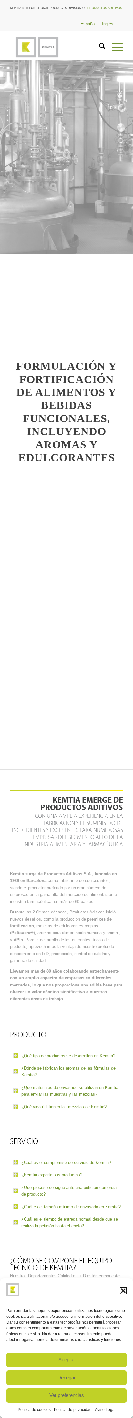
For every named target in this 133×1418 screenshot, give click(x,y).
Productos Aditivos (104, 8)
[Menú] (114, 47)
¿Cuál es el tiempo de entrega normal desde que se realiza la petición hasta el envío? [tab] (69, 1222)
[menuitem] (99, 47)
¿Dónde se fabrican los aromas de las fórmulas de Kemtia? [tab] (68, 1071)
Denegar (66, 1377)
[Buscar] (99, 47)
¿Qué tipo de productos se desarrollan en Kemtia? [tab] (68, 1055)
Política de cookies (34, 1409)
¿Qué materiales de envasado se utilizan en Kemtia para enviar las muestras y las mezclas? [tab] (69, 1091)
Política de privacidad (73, 1409)
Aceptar (66, 1359)
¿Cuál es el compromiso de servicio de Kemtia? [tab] (66, 1162)
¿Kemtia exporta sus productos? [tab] (51, 1174)
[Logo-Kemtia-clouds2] (55, 47)
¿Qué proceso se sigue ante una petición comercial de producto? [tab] (69, 1191)
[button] (123, 1290)
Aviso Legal (105, 1409)
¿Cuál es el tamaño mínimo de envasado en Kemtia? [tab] (71, 1206)
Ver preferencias (66, 1395)
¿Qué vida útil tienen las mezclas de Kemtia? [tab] (64, 1106)
